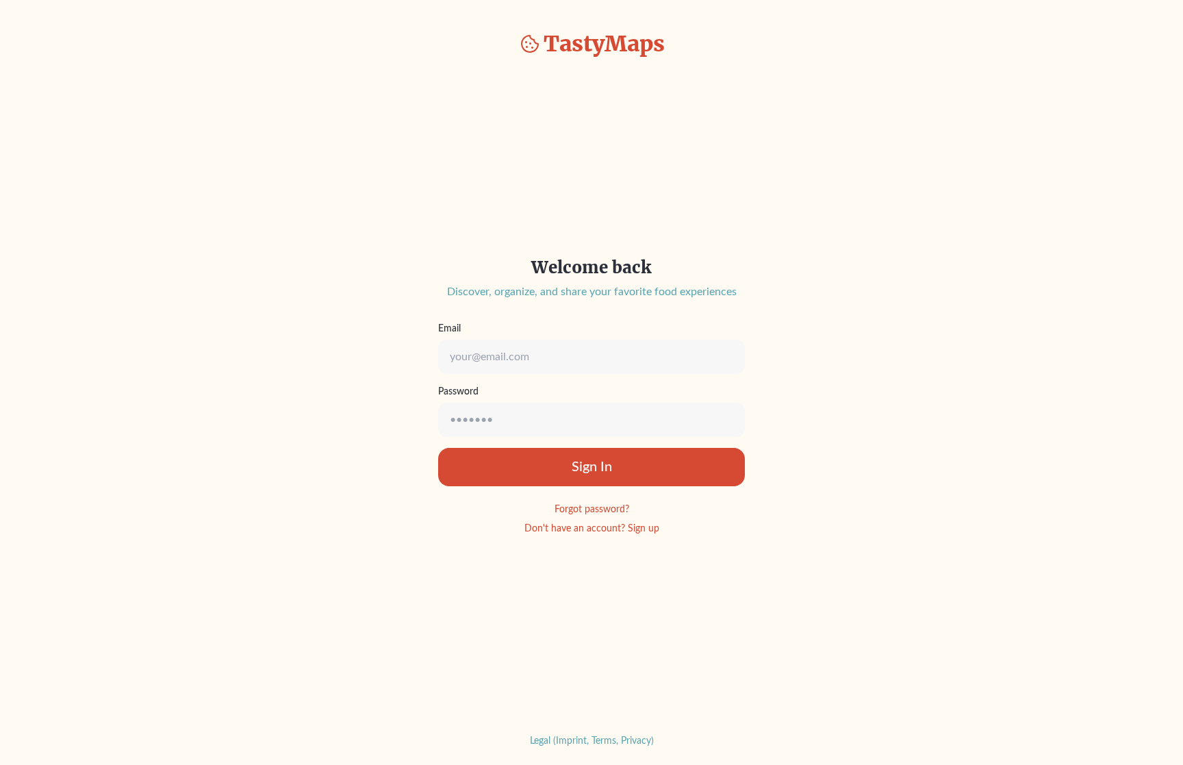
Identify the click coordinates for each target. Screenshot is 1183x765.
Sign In (592, 467)
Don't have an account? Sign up (591, 529)
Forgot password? (592, 509)
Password (458, 392)
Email (449, 329)
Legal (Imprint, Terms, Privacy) (592, 741)
